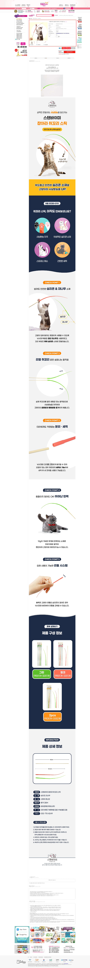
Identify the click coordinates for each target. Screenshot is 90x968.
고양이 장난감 (35, 18)
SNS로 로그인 (46, 8)
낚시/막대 (39, 18)
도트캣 (67, 15)
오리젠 (64, 15)
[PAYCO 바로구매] (69, 52)
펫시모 (72, 15)
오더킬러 (69, 15)
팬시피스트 (61, 15)
